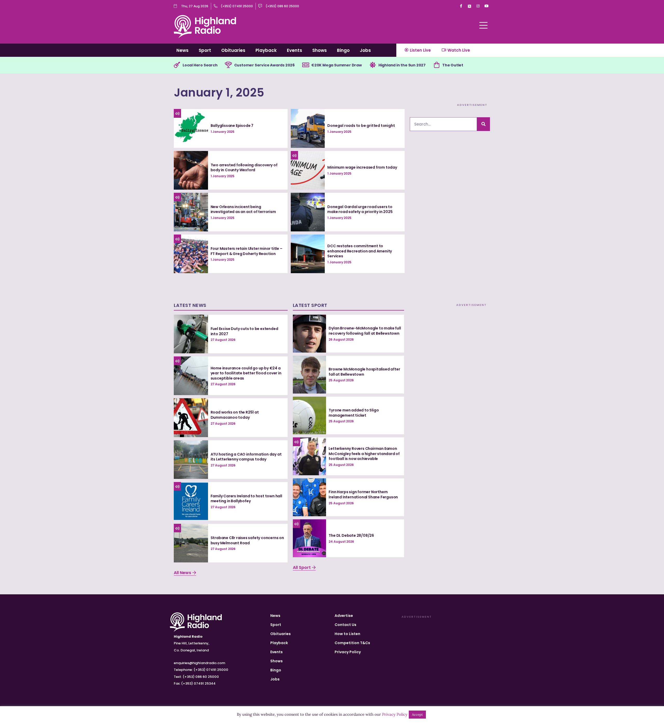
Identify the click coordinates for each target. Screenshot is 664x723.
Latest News (190, 305)
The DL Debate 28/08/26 (351, 535)
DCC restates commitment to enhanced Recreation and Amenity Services (359, 251)
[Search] (483, 124)
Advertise (344, 615)
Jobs (365, 50)
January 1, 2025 (219, 92)
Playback (266, 50)
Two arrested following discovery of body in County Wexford (244, 167)
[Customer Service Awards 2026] (228, 65)
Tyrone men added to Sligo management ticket (354, 413)
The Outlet (452, 65)
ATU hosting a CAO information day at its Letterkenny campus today (246, 457)
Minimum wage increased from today (362, 167)
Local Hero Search (200, 65)
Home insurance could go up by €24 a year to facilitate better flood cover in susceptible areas (246, 373)
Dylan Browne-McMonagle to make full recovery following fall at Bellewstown (365, 331)
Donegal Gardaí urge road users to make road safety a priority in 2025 (359, 209)
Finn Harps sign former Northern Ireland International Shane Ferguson (363, 494)
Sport (205, 50)
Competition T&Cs (352, 642)
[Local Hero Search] (177, 65)
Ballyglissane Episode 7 (232, 125)
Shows (319, 50)
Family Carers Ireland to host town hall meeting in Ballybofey (246, 498)
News (182, 50)
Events (294, 50)
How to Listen (347, 633)
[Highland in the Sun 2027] (373, 65)
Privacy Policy (348, 652)
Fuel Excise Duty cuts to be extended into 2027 (244, 331)
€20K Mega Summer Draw (336, 65)
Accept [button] (417, 714)
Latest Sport (310, 305)
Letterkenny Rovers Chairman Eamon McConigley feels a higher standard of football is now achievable (364, 453)
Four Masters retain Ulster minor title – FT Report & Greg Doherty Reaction (246, 251)
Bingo (343, 50)
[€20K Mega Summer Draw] (305, 65)
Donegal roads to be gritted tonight (361, 125)
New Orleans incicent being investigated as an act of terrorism (243, 209)
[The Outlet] (436, 65)
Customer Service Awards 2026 (264, 65)
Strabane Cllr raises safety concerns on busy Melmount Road (247, 540)
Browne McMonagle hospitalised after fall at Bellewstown (364, 372)
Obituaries (233, 50)
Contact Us (345, 624)
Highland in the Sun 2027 (402, 65)
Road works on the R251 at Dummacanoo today (235, 415)
